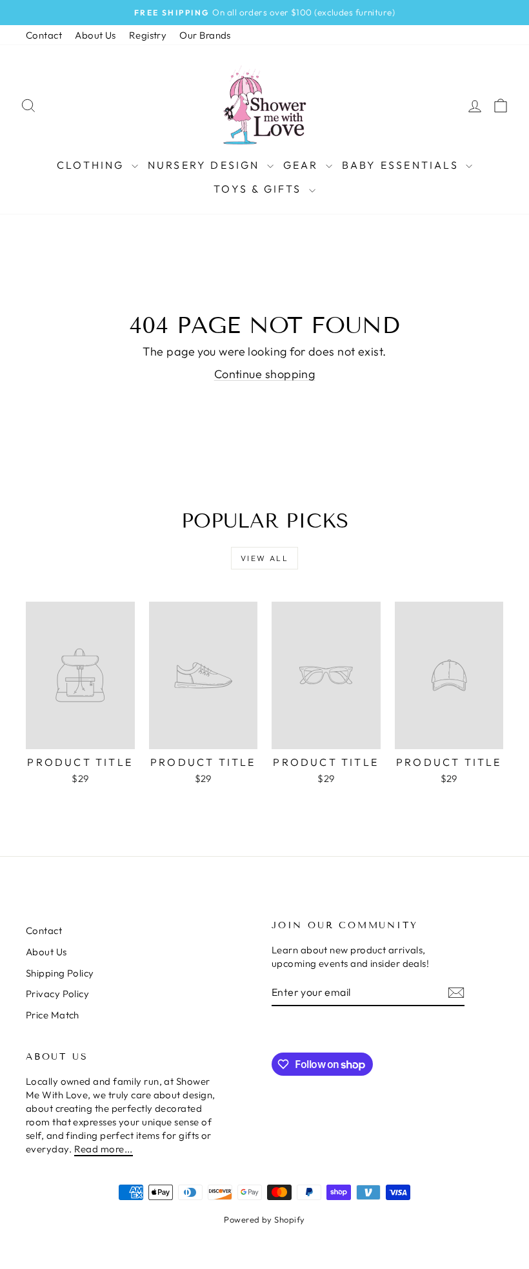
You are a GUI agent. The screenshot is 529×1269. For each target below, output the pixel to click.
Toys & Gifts (260, 188)
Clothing (92, 164)
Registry (148, 35)
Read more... (103, 1149)
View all (264, 558)
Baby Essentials (402, 164)
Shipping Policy (60, 973)
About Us (95, 35)
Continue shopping (264, 374)
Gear (303, 164)
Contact (44, 35)
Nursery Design (206, 164)
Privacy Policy (57, 994)
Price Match (52, 1015)
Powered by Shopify (264, 1219)
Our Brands (205, 35)
